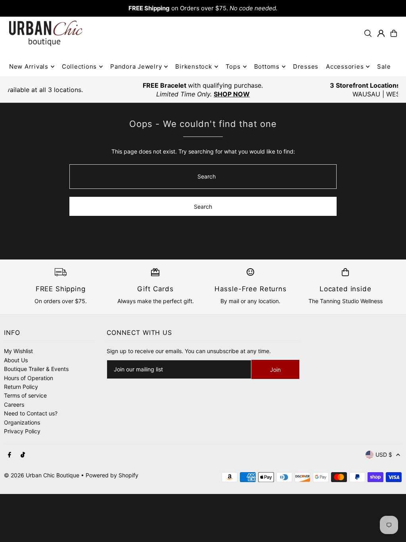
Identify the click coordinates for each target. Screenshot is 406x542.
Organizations (22, 422)
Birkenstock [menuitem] (193, 66)
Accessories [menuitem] (345, 66)
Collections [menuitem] (79, 66)
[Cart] (394, 33)
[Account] (381, 33)
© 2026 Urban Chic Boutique (41, 475)
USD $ (383, 454)
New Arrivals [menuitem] (28, 66)
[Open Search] (368, 33)
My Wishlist (18, 351)
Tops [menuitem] (233, 66)
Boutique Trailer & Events (36, 368)
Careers (14, 404)
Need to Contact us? (30, 413)
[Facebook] (9, 455)
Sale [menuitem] (384, 66)
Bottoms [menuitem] (267, 66)
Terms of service (25, 395)
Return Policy (21, 386)
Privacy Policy (22, 431)
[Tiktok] (23, 455)
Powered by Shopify (112, 475)
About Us (16, 360)
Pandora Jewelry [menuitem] (136, 66)
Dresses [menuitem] (305, 66)
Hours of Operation (28, 378)
